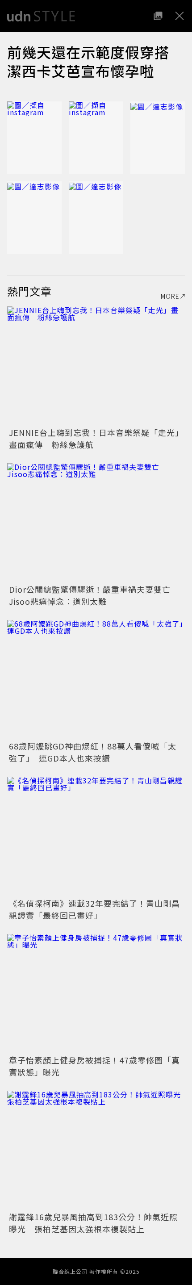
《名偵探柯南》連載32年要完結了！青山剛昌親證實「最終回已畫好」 (94, 909)
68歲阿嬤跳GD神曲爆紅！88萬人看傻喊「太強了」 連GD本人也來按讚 (92, 752)
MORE (170, 296)
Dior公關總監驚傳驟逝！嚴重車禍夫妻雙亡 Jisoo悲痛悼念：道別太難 (94, 595)
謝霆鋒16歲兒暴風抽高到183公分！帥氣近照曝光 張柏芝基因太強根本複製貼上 (93, 1223)
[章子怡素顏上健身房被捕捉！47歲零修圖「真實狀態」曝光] (96, 993)
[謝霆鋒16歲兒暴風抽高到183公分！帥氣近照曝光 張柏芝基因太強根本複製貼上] (96, 1150)
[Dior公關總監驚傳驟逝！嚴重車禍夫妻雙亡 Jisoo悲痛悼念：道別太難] (96, 522)
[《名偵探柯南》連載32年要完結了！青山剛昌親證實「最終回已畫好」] (96, 836)
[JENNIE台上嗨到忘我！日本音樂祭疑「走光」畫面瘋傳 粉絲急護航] (96, 365)
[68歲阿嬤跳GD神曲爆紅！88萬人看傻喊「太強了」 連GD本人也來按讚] (96, 679)
